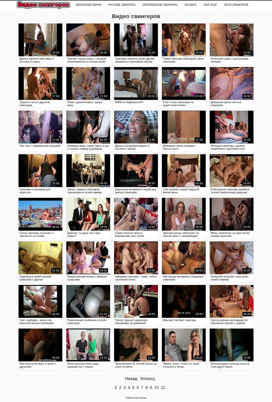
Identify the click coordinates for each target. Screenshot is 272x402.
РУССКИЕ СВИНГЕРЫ (122, 5)
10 (156, 387)
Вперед (147, 378)
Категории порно (88, 5)
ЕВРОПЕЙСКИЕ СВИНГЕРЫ (160, 5)
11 (163, 387)
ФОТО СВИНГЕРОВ (236, 5)
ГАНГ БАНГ (210, 5)
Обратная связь (136, 397)
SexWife (191, 5)
